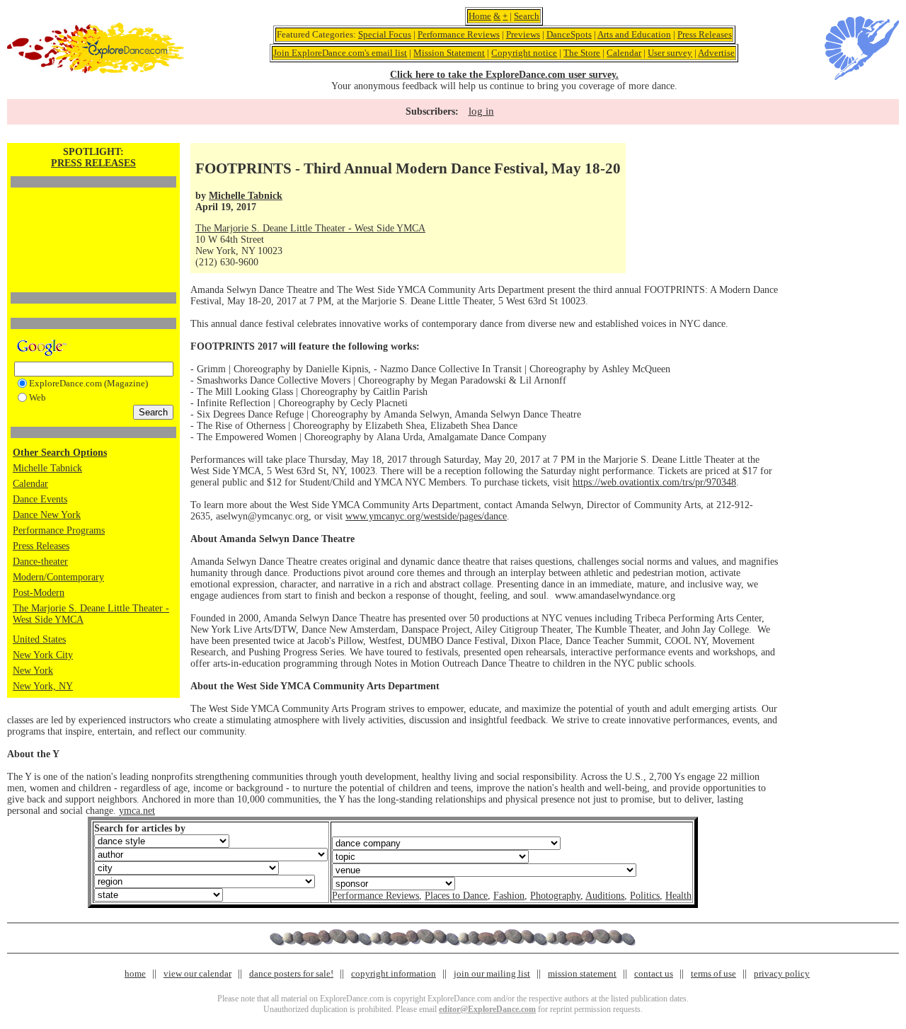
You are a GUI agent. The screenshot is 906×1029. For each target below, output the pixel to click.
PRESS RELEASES (93, 163)
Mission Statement (449, 52)
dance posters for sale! (291, 973)
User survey (670, 52)
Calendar (624, 52)
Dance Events (40, 499)
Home (480, 16)
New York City (43, 655)
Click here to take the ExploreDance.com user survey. (504, 74)
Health (678, 895)
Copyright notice (524, 52)
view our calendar (197, 973)
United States (39, 639)
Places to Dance (456, 895)
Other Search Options (60, 452)
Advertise (716, 52)
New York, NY (43, 686)
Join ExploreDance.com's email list (340, 52)
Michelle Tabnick (47, 468)
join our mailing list (492, 973)
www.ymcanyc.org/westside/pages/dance (426, 516)
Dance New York (47, 515)
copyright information (393, 973)
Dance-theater (40, 561)
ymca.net (137, 810)
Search (526, 16)
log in (481, 111)
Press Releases (704, 34)
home (135, 973)
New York (33, 670)
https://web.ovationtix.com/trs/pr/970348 (654, 482)
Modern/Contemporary (58, 577)
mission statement (582, 973)
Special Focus (384, 34)
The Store (581, 52)
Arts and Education (634, 34)
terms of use (713, 973)
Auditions (604, 895)
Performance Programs (59, 530)
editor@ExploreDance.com (487, 1009)
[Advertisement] (93, 216)
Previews (523, 34)
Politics (645, 895)
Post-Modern (38, 592)
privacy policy (782, 973)
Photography (555, 895)
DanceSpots (569, 34)
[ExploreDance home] (95, 70)
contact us (653, 973)
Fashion (508, 895)
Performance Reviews (459, 34)
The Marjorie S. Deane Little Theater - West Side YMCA (310, 228)
